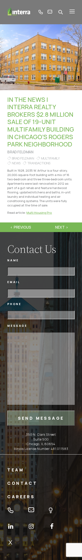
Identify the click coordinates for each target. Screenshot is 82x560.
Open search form (61, 12)
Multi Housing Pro (39, 213)
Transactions (38, 163)
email (50, 12)
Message (17, 326)
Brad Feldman (20, 151)
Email (13, 282)
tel (40, 12)
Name (13, 260)
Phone (14, 304)
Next (60, 227)
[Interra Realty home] (19, 12)
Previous (22, 227)
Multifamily (50, 158)
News (16, 163)
